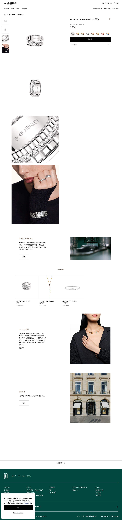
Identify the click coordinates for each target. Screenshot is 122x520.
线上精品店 (108, 3)
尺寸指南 (6, 490)
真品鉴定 (98, 492)
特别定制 (75, 490)
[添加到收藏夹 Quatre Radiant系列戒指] (109, 19)
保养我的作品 (99, 490)
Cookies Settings (18, 513)
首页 (5, 14)
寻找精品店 (52, 492)
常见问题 (6, 492)
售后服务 (98, 495)
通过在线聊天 (31, 492)
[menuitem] (115, 3)
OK (18, 507)
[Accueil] (6, 476)
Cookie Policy (27, 503)
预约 (50, 490)
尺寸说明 (74, 44)
